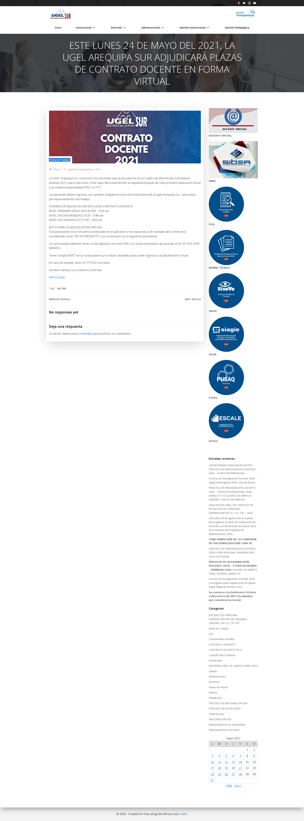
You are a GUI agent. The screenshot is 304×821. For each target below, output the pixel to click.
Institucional (83, 27)
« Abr (229, 786)
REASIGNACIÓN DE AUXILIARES (227, 724)
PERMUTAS (215, 698)
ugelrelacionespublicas (80, 169)
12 (226, 762)
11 (219, 762)
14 (240, 762)
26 (226, 774)
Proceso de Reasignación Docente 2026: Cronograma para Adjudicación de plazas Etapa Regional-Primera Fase (232, 582)
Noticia (213, 692)
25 (219, 774)
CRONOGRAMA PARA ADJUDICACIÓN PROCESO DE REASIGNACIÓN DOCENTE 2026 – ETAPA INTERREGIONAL (232, 469)
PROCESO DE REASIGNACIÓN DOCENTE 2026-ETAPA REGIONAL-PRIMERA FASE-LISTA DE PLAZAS (232, 552)
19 (226, 768)
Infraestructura (217, 676)
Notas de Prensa (218, 687)
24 (212, 774)
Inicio (58, 27)
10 (212, 762)
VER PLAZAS (57, 277)
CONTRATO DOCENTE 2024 (225, 649)
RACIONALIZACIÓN (220, 719)
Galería (213, 671)
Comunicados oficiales (222, 639)
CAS (211, 633)
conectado (85, 333)
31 (212, 780)
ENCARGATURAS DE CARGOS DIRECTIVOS (233, 665)
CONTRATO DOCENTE (222, 644)
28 (240, 774)
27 (233, 774)
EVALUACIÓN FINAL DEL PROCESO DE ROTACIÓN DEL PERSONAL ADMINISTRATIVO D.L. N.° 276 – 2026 (231, 509)
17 (212, 768)
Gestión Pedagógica (237, 27)
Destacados (216, 660)
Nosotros (214, 681)
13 (233, 762)
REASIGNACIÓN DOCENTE (224, 730)
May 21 (57, 169)
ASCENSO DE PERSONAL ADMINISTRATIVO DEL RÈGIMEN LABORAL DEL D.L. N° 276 (228, 619)
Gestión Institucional (192, 27)
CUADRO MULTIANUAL (222, 655)
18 (219, 768)
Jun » (238, 786)
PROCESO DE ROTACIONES (225, 708)
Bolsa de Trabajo (59, 159)
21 (240, 768)
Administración (150, 27)
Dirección (116, 27)
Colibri (183, 814)
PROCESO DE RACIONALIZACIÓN (228, 703)
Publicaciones (216, 714)
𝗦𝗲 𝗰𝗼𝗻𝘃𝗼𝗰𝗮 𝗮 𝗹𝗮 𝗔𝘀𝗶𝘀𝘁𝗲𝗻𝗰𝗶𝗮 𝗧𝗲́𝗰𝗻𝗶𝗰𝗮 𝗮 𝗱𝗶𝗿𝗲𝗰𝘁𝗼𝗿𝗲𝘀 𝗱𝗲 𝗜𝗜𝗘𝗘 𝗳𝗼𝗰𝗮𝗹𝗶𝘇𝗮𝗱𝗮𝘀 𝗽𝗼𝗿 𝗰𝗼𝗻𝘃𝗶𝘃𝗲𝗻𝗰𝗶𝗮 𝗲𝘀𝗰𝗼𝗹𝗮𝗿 (232, 596)
